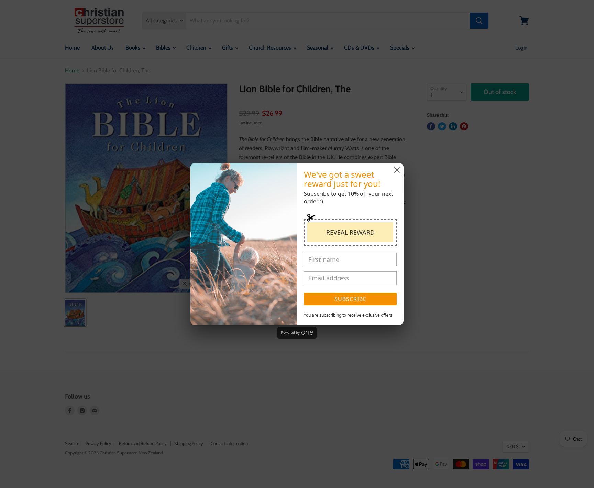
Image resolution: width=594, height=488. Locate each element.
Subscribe (350, 299)
